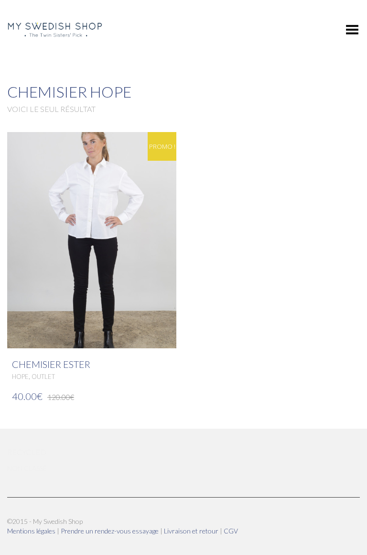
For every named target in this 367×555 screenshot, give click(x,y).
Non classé (27, 468)
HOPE (20, 376)
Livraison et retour (192, 531)
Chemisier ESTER (51, 364)
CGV (231, 531)
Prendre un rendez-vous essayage (110, 531)
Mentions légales (32, 531)
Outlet (43, 376)
